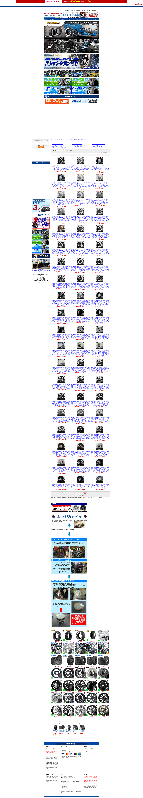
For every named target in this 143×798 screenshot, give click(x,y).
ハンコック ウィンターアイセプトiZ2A (58, 143)
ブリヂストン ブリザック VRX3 (97, 146)
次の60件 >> (85, 493)
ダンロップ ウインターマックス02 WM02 (59, 147)
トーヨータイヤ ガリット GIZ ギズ (77, 146)
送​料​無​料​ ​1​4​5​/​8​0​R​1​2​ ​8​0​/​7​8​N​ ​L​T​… (68, 731)
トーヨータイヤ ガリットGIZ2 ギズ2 (58, 145)
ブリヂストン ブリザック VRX (77, 144)
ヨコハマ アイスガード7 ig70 (57, 146)
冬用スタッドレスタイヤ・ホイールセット (61, 139)
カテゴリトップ (53, 139)
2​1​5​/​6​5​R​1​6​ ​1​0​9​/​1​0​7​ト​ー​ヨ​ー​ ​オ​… (82, 731)
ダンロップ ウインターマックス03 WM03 (78, 145)
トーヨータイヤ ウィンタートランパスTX (98, 144)
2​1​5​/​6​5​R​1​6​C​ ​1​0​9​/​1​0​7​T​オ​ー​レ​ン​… (75, 731)
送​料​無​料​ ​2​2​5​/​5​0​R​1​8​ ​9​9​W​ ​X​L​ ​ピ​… (55, 731)
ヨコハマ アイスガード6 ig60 (96, 145)
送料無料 (71, 150)
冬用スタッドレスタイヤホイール (71, 139)
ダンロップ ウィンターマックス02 (77, 143)
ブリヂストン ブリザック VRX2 (57, 144)
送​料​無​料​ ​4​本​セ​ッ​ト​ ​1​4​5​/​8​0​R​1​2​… (62, 731)
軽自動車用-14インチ (79, 139)
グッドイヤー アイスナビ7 (96, 143)
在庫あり (66, 150)
